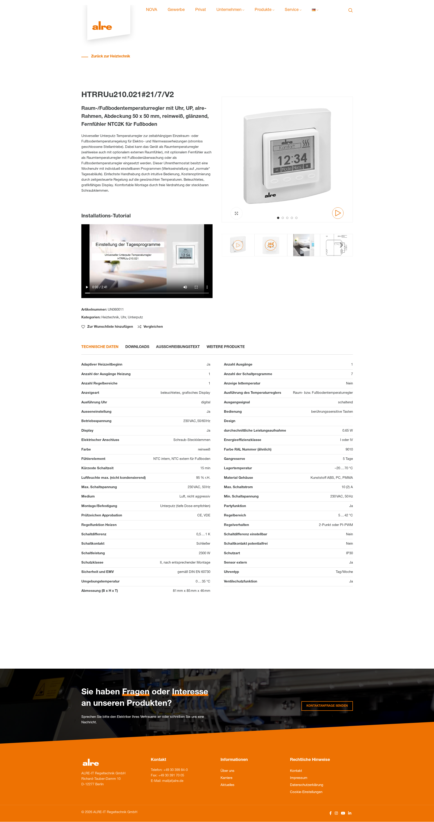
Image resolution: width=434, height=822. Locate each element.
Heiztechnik (110, 317)
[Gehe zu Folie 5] (296, 218)
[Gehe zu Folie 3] (287, 218)
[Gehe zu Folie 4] (292, 218)
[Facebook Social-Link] (330, 813)
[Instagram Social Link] (336, 813)
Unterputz (135, 317)
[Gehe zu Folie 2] (283, 218)
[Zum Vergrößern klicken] (236, 213)
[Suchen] (350, 10)
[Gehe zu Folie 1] (278, 218)
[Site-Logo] (108, 10)
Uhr (123, 317)
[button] (233, 245)
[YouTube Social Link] (343, 813)
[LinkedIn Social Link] (350, 813)
